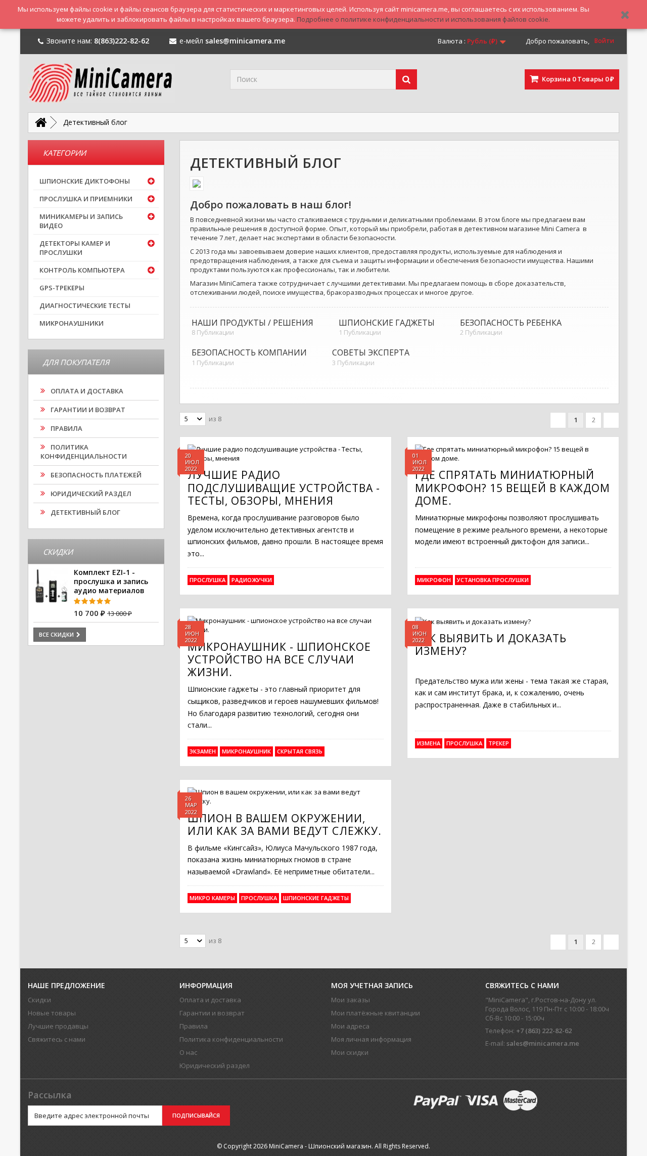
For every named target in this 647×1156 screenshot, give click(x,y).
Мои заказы (350, 999)
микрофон (434, 580)
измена (428, 743)
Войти (604, 40)
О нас (188, 1052)
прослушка (207, 580)
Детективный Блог (84, 512)
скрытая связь (299, 751)
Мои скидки (349, 1052)
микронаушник (246, 751)
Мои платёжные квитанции (375, 1012)
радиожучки (252, 580)
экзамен (203, 751)
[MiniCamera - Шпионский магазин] (121, 83)
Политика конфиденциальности (83, 451)
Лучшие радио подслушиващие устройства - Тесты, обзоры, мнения (284, 487)
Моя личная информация (371, 1039)
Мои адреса (350, 1026)
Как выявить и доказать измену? (491, 644)
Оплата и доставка (86, 390)
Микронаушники (71, 323)
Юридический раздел (90, 493)
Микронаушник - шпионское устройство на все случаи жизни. (279, 659)
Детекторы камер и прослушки (74, 248)
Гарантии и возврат (87, 409)
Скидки (39, 999)
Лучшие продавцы (58, 1026)
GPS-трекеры (61, 287)
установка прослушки (493, 580)
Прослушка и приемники (85, 198)
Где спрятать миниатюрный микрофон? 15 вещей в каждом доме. (512, 487)
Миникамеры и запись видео (81, 221)
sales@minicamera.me (542, 1043)
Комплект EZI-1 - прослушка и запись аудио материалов (111, 581)
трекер (498, 743)
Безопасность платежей (95, 474)
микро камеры (212, 898)
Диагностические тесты (84, 305)
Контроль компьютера (82, 270)
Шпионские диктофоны (84, 181)
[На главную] (40, 122)
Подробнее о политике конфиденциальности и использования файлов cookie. (423, 19)
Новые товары (52, 1012)
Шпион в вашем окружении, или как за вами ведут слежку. (285, 824)
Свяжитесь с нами (56, 1039)
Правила (65, 428)
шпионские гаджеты (316, 898)
